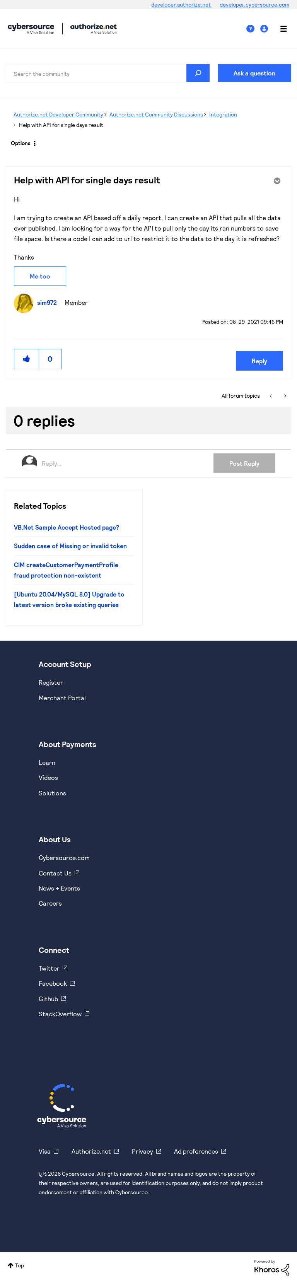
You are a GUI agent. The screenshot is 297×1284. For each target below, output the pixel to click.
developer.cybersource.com (254, 4)
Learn (47, 762)
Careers (50, 903)
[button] (26, 358)
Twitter (49, 968)
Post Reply (244, 463)
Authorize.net (91, 1151)
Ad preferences (196, 1151)
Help (253, 29)
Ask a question (254, 73)
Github (48, 998)
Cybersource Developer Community (31, 28)
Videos (48, 777)
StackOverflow (60, 1013)
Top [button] (19, 1265)
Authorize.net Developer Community (58, 114)
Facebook (53, 983)
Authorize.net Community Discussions (156, 114)
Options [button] (21, 143)
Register (51, 682)
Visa (45, 1151)
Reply (259, 360)
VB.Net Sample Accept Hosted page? (66, 527)
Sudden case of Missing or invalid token (70, 545)
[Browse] (279, 28)
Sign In (265, 29)
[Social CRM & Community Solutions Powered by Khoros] (271, 1267)
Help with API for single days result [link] (61, 124)
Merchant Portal (62, 697)
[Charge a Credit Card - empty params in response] (271, 395)
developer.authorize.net (181, 4)
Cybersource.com (64, 857)
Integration (223, 114)
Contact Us (55, 873)
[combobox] (108, 73)
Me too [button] (40, 276)
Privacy (142, 1151)
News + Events (59, 888)
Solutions (52, 793)
